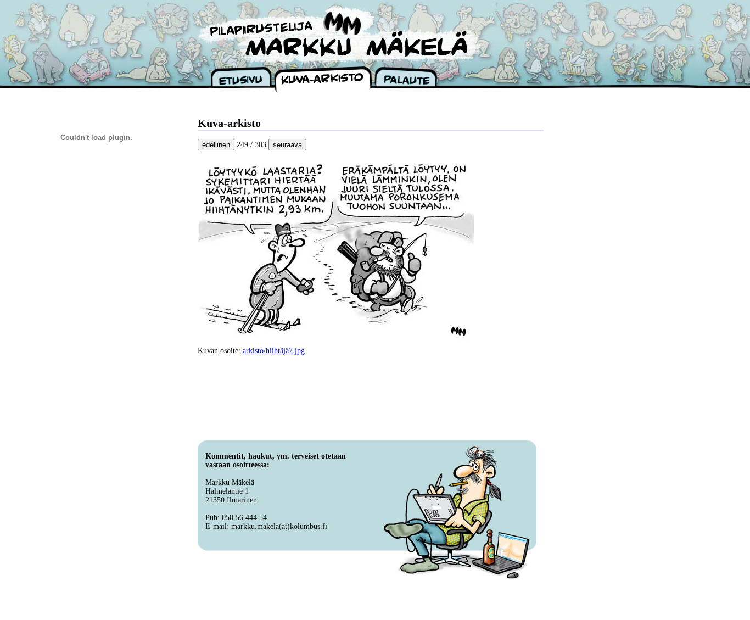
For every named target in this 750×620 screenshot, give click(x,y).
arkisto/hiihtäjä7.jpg (274, 351)
